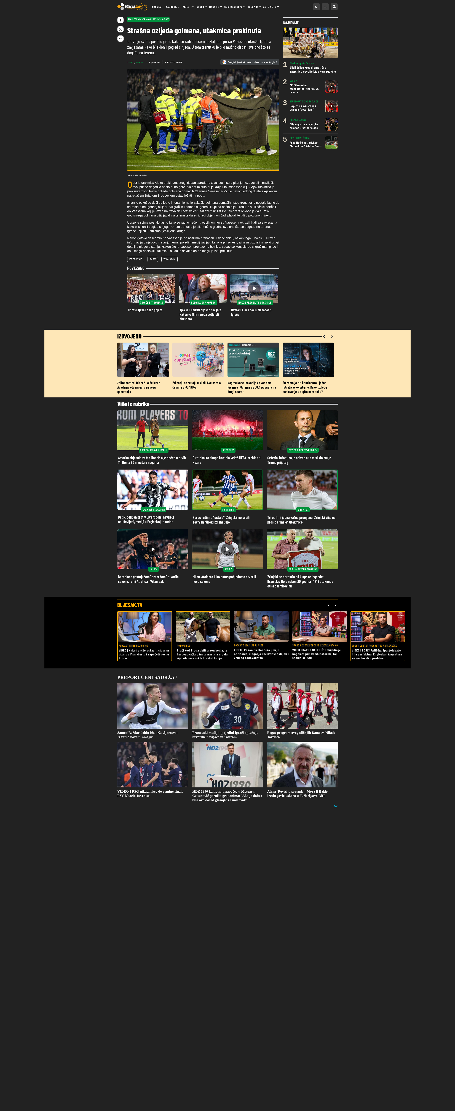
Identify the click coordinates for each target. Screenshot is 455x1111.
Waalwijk (169, 259)
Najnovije (172, 6)
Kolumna (253, 6)
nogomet (140, 62)
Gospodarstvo (233, 6)
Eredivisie (135, 259)
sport (130, 62)
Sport (200, 6)
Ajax (153, 259)
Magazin (214, 6)
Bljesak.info (154, 62)
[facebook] (120, 20)
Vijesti (187, 6)
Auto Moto (269, 6)
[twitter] (120, 29)
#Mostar (156, 6)
